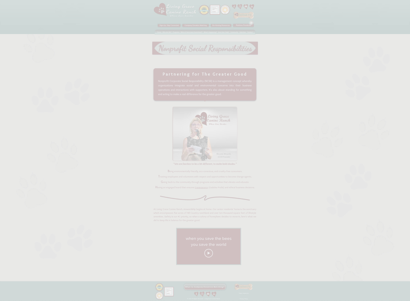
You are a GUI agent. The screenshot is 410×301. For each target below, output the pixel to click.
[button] (253, 5)
